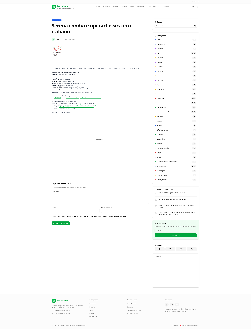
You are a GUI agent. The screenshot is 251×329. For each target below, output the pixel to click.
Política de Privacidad (134, 310)
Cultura (124, 7)
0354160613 (57, 98)
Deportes (116, 7)
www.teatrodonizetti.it (72, 98)
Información (107, 7)
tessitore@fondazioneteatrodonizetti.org (84, 105)
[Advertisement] (100, 155)
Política (91, 313)
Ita (159, 7)
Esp (154, 7)
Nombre (54, 208)
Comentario (55, 191)
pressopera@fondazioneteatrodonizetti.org (81, 107)
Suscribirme (176, 235)
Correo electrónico (107, 208)
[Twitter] (195, 2)
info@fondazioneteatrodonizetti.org (90, 98)
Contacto (130, 307)
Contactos (166, 7)
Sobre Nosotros (132, 304)
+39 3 (66, 109)
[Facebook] (192, 2)
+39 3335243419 (64, 107)
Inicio (98, 7)
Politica (132, 7)
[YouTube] (198, 2)
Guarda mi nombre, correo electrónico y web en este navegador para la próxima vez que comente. (90, 216)
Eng (149, 7)
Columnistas (141, 7)
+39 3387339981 (66, 105)
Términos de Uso (132, 313)
